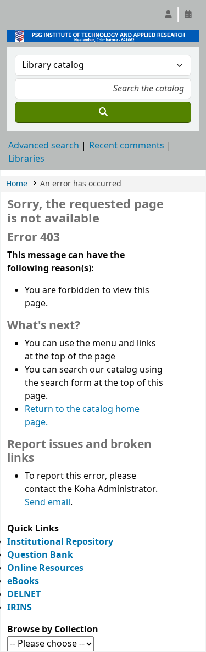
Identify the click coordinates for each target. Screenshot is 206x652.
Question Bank (40, 555)
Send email (47, 502)
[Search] (103, 112)
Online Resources (45, 568)
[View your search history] (188, 14)
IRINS (19, 607)
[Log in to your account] (168, 14)
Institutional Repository (60, 541)
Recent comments (126, 145)
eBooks (23, 581)
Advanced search (43, 145)
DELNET (24, 594)
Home (16, 184)
